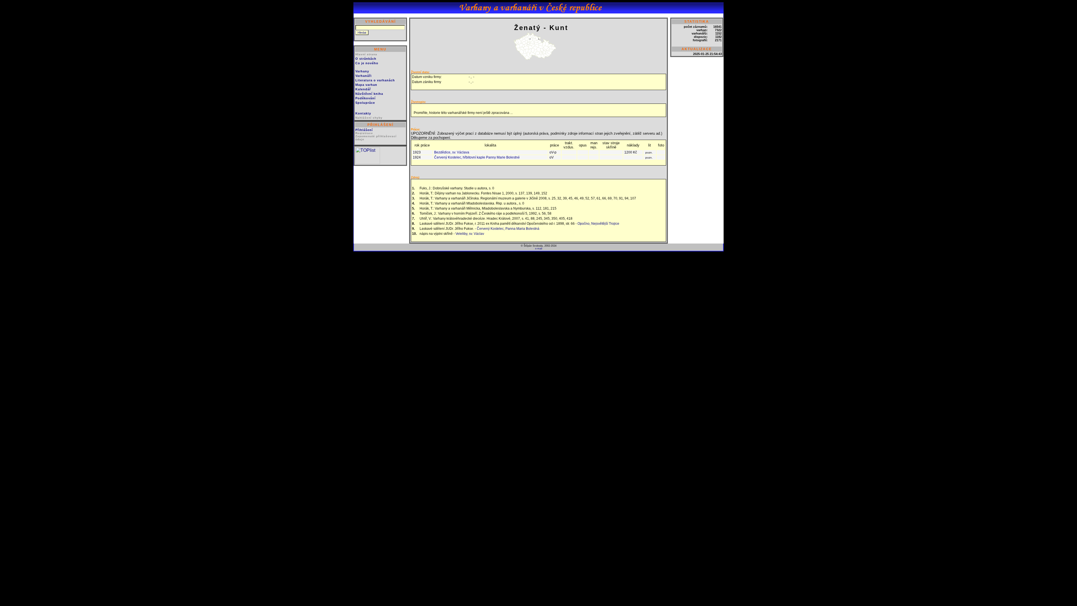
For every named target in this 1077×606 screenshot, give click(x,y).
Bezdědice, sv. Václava (451, 152)
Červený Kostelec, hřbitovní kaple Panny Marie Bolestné (477, 157)
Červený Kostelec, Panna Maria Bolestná (508, 229)
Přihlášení (364, 130)
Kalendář (363, 89)
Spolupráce (365, 102)
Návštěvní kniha (369, 93)
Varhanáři (363, 75)
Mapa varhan (366, 84)
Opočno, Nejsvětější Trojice (598, 224)
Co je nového (366, 63)
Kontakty (363, 113)
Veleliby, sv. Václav (469, 234)
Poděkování (365, 98)
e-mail (538, 248)
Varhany (362, 71)
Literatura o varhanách (375, 80)
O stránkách (365, 58)
